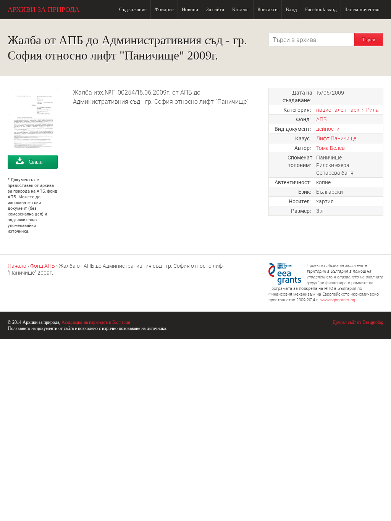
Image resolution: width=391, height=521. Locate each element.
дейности (327, 128)
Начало (17, 265)
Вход (291, 9)
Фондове (164, 9)
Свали (36, 162)
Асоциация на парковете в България (95, 322)
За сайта (215, 9)
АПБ (321, 119)
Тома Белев (330, 147)
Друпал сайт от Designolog (358, 322)
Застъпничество (362, 9)
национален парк (337, 109)
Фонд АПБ (42, 265)
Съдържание (133, 9)
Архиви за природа (43, 9)
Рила (372, 109)
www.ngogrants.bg (337, 299)
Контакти (267, 9)
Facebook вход (321, 9)
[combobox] (311, 39)
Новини (190, 9)
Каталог (240, 9)
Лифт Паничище (336, 138)
